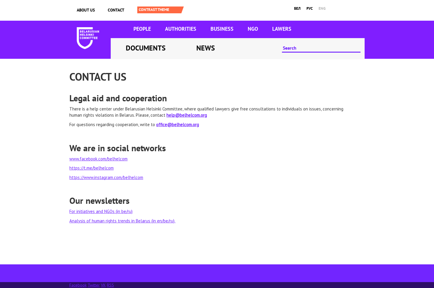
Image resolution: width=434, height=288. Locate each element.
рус (309, 8)
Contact (116, 10)
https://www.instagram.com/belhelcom (106, 177)
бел (297, 8)
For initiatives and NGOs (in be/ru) (101, 211)
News (205, 48)
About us (86, 10)
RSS (110, 285)
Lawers (281, 28)
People (142, 28)
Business (222, 28)
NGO (253, 28)
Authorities (180, 28)
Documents (146, 48)
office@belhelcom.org (177, 124)
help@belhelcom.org (187, 115)
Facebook (78, 285)
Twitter (94, 285)
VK (103, 285)
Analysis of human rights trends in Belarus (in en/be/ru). (122, 221)
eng (322, 8)
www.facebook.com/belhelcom (98, 159)
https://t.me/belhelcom (91, 168)
